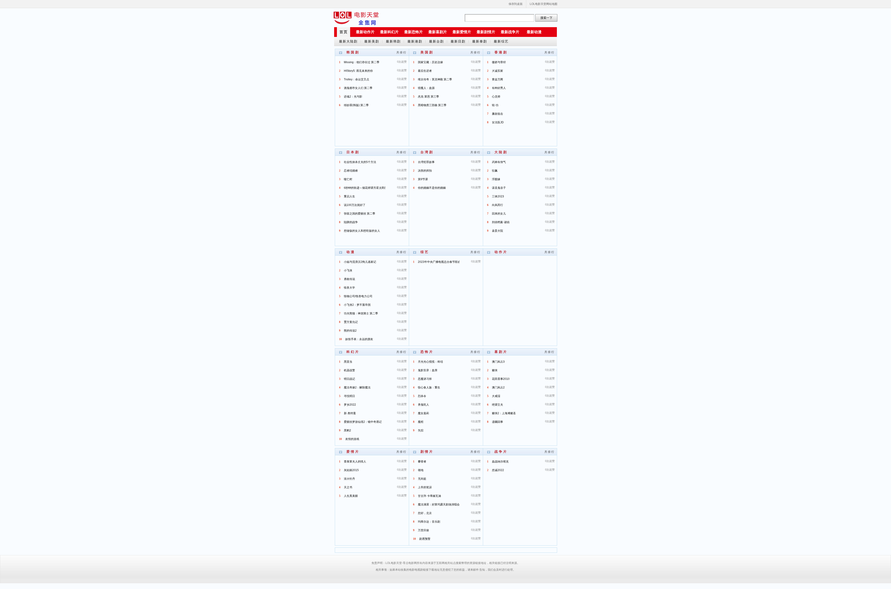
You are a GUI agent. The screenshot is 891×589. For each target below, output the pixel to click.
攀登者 (422, 461)
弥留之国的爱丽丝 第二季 (359, 213)
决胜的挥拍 (425, 170)
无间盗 (422, 478)
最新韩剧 (393, 41)
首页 (343, 32)
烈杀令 (422, 396)
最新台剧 (436, 41)
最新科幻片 (389, 32)
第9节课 (423, 179)
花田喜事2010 (501, 379)
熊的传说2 (350, 330)
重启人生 (349, 196)
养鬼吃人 (423, 404)
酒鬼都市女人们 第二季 (358, 88)
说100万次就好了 (354, 205)
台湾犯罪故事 (426, 162)
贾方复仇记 (351, 322)
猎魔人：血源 (426, 88)
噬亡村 (348, 179)
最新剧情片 (486, 32)
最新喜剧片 (437, 32)
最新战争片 (510, 32)
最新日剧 (458, 41)
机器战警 (349, 370)
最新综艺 (501, 41)
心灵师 (496, 96)
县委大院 (497, 230)
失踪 (420, 430)
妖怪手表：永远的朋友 (359, 339)
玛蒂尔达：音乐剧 (429, 521)
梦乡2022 (350, 404)
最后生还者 (425, 70)
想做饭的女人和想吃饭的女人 (362, 230)
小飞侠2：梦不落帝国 (357, 304)
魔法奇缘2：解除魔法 (357, 387)
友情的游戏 (352, 439)
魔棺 (420, 421)
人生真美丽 (351, 496)
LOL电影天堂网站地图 (543, 4)
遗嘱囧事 (497, 421)
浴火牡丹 (349, 478)
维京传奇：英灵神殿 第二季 (435, 79)
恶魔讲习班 (425, 379)
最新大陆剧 (348, 41)
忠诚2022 (498, 470)
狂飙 (494, 170)
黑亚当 (348, 361)
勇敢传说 (349, 279)
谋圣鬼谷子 (499, 187)
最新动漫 (534, 32)
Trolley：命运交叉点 (356, 79)
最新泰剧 (479, 41)
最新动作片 (365, 32)
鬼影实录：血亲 (427, 370)
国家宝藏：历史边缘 (430, 62)
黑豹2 (347, 430)
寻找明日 (349, 396)
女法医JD (498, 122)
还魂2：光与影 (353, 96)
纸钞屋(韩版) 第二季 (356, 105)
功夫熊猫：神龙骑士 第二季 (361, 313)
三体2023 (498, 196)
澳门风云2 (498, 387)
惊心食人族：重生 (429, 387)
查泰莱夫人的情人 (355, 461)
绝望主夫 (497, 404)
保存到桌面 (516, 4)
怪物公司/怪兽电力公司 (358, 296)
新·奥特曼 (350, 413)
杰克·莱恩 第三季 (428, 96)
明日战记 (349, 379)
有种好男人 (499, 88)
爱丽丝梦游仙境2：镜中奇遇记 (363, 421)
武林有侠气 (499, 162)
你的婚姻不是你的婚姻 (432, 187)
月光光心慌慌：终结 (430, 361)
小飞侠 (348, 270)
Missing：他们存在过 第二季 (361, 62)
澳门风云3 (498, 361)
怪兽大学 (349, 287)
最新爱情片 (461, 32)
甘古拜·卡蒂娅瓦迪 (429, 496)
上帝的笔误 (425, 487)
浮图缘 (496, 179)
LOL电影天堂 (356, 17)
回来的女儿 (499, 213)
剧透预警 (424, 538)
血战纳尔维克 (500, 461)
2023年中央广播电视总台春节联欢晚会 (442, 262)
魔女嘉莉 (423, 413)
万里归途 (423, 530)
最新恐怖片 (413, 32)
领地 (420, 470)
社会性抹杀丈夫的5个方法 (360, 162)
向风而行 (497, 205)
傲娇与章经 (499, 62)
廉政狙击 (497, 113)
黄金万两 (497, 79)
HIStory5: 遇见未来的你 (358, 70)
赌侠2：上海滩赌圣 (504, 413)
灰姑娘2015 (351, 470)
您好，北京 (425, 513)
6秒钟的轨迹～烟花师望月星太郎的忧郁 (368, 187)
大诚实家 (497, 70)
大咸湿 (496, 396)
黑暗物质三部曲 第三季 (432, 105)
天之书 (348, 487)
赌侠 (494, 370)
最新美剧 (371, 41)
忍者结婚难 (351, 170)
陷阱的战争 (351, 222)
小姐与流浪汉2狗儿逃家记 (360, 262)
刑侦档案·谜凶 (501, 222)
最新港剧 (414, 41)
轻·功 (495, 105)
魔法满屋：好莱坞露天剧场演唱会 (439, 504)
